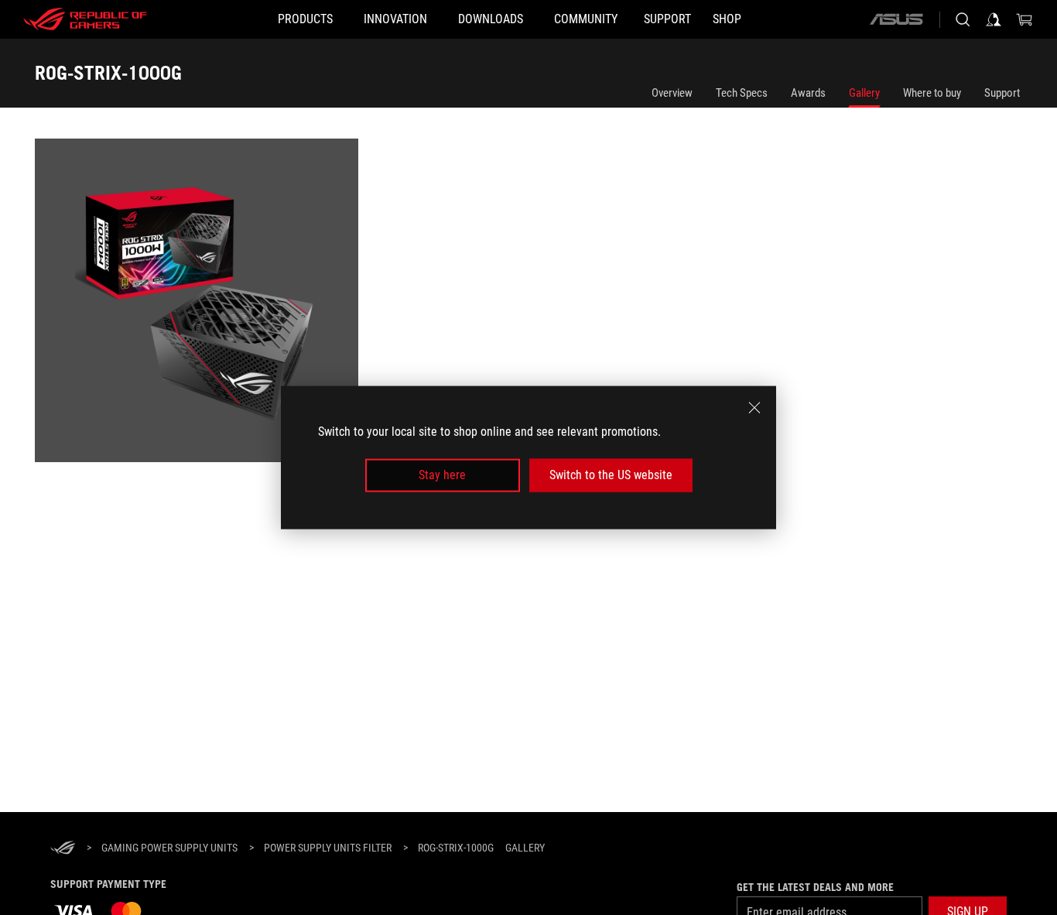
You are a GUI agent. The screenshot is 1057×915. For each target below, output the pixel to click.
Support (1002, 93)
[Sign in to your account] (993, 19)
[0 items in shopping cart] (1024, 19)
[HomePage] (62, 849)
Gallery (864, 93)
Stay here (442, 475)
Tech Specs (742, 93)
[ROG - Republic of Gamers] (85, 19)
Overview (672, 93)
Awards (808, 93)
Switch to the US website (610, 475)
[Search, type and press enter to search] (962, 19)
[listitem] (199, 303)
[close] (754, 408)
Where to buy (932, 93)
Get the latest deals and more (815, 887)
